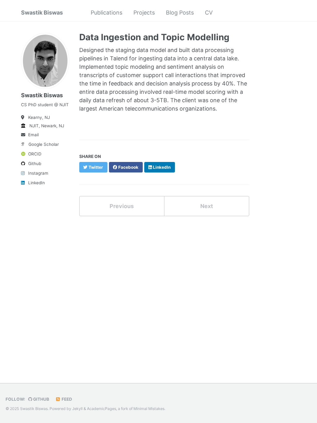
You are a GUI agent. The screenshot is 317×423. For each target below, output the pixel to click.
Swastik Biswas (42, 12)
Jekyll (77, 408)
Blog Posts (180, 12)
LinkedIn (36, 182)
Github (34, 163)
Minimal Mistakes (148, 408)
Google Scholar (43, 144)
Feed (66, 399)
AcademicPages (101, 408)
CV (209, 12)
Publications (106, 12)
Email (33, 134)
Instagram (38, 173)
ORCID (34, 153)
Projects (144, 12)
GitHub (40, 399)
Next (206, 206)
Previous (122, 206)
